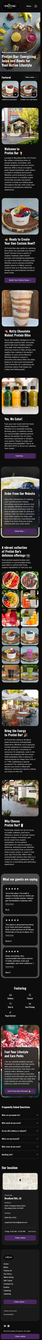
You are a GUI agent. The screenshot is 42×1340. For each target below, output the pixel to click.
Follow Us (8, 1270)
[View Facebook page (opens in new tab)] (5, 1326)
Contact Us (8, 1284)
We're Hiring (8, 1277)
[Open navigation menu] (35, 6)
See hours (32, 1231)
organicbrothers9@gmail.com (15, 1223)
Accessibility (9, 1314)
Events (6, 1287)
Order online (20, 1238)
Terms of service (10, 1311)
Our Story (8, 1274)
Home (6, 1264)
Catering (7, 1290)
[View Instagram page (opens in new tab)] (8, 1326)
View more (9, 904)
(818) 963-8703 (10, 1218)
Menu (29, 6)
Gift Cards (8, 1280)
